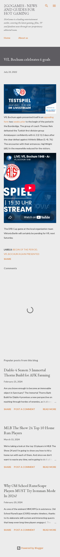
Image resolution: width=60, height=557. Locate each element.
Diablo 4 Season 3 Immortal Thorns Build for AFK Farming (27, 372)
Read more (49, 409)
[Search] (46, 6)
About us (23, 37)
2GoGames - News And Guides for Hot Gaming (20, 9)
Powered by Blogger (32, 548)
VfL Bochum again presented (21, 254)
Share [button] (7, 259)
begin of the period (25, 249)
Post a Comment (24, 409)
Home (7, 37)
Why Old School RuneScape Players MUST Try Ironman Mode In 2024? (30, 490)
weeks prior (19, 121)
